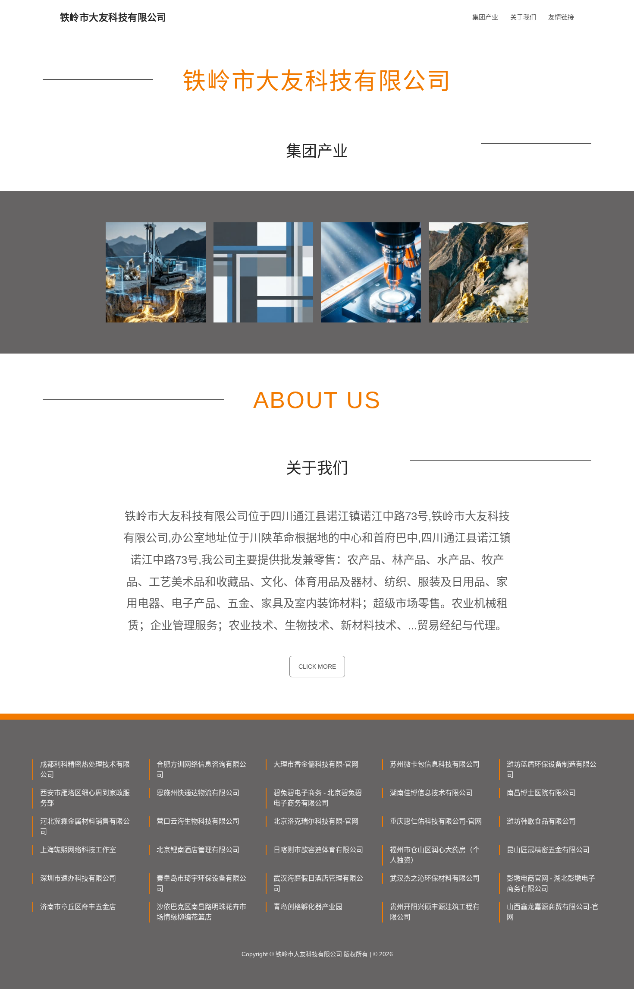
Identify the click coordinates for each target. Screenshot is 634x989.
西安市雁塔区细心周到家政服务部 (85, 798)
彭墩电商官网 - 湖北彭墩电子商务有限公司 (551, 883)
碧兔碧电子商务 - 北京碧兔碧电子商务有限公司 (317, 798)
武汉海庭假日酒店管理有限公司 (318, 883)
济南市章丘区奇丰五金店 (78, 906)
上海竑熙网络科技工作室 (78, 849)
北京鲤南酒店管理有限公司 (198, 849)
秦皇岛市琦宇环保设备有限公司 (201, 883)
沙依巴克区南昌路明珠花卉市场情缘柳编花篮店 (201, 912)
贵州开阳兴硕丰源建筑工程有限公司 (435, 912)
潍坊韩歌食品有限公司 (541, 821)
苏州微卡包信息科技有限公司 (435, 764)
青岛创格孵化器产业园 (307, 906)
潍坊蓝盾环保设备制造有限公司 (551, 769)
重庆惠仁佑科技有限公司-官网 (436, 821)
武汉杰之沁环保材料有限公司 (435, 878)
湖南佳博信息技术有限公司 (431, 792)
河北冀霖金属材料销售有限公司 (85, 826)
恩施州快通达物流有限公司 (198, 792)
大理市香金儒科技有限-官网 (315, 764)
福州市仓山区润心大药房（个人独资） (435, 855)
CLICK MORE (317, 666)
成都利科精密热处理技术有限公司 (85, 769)
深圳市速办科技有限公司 (78, 878)
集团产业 (485, 17)
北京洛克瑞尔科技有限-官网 (315, 821)
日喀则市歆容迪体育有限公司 (318, 849)
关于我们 (523, 17)
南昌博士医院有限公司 (541, 792)
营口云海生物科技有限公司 (198, 821)
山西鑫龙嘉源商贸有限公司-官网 (553, 912)
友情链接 (561, 17)
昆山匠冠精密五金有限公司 (548, 849)
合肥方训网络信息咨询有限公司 (201, 769)
